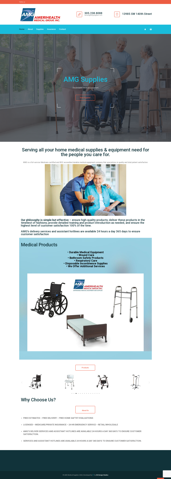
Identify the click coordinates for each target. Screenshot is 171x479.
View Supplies (85, 98)
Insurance (51, 29)
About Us (85, 410)
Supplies (40, 29)
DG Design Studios (102, 475)
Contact (62, 29)
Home (21, 29)
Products (85, 368)
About (30, 29)
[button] (150, 29)
